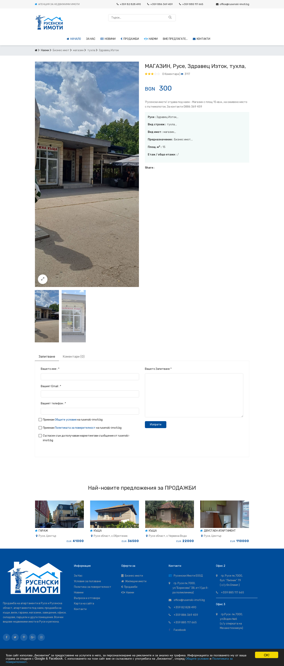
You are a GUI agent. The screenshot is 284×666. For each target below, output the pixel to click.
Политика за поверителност (92, 587)
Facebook (179, 630)
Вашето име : (50, 369)
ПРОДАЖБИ (180, 488)
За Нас (78, 575)
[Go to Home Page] (36, 50)
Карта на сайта (84, 603)
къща (97, 530)
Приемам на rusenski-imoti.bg (73, 419)
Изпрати (155, 424)
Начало (75, 39)
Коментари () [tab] (73, 356)
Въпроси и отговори (87, 598)
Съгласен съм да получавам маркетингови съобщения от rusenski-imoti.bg (86, 438)
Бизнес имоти (133, 575)
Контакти (203, 39)
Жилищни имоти (135, 581)
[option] (87, 174)
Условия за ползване (87, 581)
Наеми (153, 39)
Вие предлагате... (175, 39)
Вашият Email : (51, 386)
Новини (110, 39)
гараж (42, 530)
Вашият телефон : (53, 403)
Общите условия (197, 658)
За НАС (90, 39)
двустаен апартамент (219, 530)
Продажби (130, 39)
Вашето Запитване (158, 369)
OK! (267, 654)
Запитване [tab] (47, 356)
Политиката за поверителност (75, 427)
